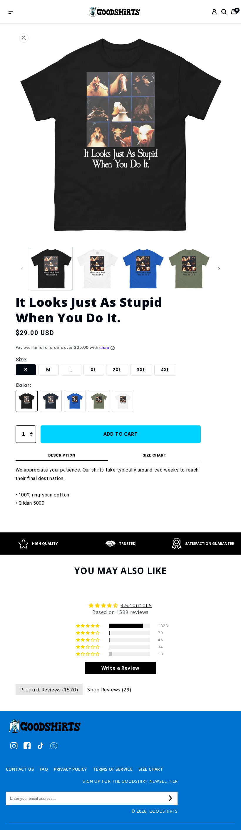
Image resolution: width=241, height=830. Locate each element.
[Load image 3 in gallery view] (143, 268)
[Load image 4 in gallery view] (189, 268)
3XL (141, 370)
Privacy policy (70, 769)
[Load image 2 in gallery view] (97, 268)
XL (94, 370)
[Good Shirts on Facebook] (27, 745)
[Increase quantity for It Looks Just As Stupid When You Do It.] (31, 429)
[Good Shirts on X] (53, 745)
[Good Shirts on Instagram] (14, 745)
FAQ (44, 769)
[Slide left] (22, 268)
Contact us (20, 769)
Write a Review (120, 668)
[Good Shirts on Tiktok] (40, 745)
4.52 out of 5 (136, 605)
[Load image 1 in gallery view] (51, 268)
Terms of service (113, 769)
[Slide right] (219, 268)
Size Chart (150, 769)
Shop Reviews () (109, 689)
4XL (165, 370)
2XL (117, 370)
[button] (224, 11)
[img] (121, 605)
